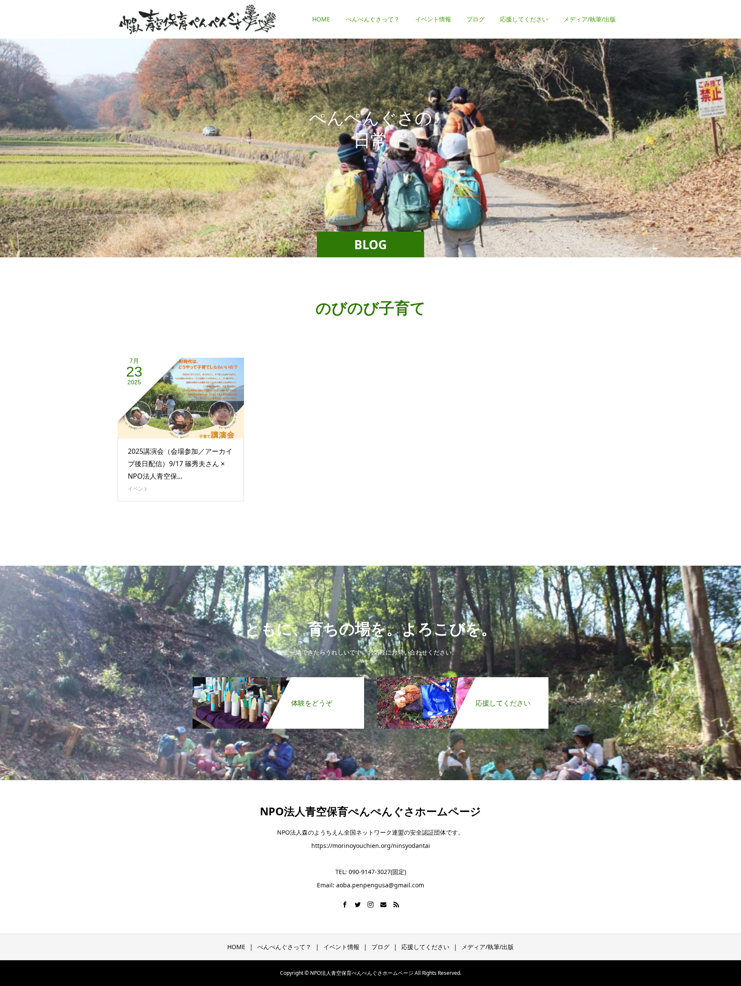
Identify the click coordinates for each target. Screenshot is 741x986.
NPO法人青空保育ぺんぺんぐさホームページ (370, 811)
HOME (321, 19)
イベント (138, 488)
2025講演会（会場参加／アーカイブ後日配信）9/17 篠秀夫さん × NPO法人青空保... (180, 463)
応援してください (524, 19)
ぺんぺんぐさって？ (373, 19)
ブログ (476, 19)
